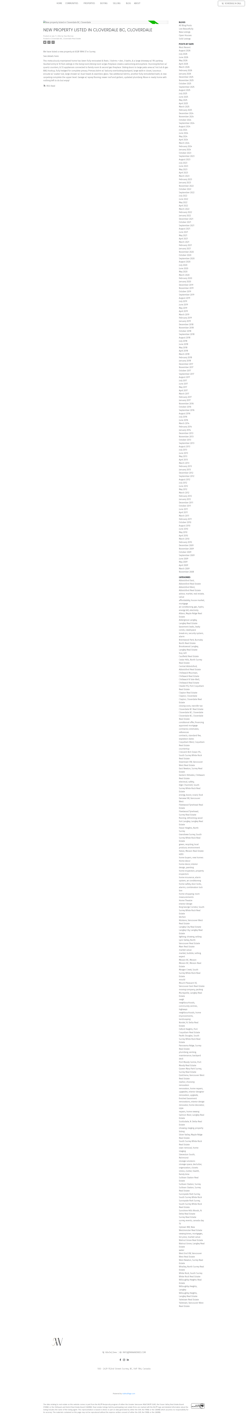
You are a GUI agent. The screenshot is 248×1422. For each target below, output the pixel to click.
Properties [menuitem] (89, 3)
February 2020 (185, 278)
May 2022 (183, 202)
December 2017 (186, 364)
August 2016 (184, 413)
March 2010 (184, 539)
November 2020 (186, 252)
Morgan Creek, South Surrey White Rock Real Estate (189, 972)
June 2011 (183, 509)
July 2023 (183, 163)
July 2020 (183, 265)
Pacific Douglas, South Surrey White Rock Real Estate (189, 1038)
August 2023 (184, 159)
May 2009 (183, 562)
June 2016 (183, 420)
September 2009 (187, 555)
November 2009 (186, 549)
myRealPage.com (128, 1394)
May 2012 (183, 489)
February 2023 (185, 179)
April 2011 (183, 512)
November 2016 (186, 403)
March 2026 (184, 67)
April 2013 (183, 459)
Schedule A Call (233, 3)
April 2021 (183, 238)
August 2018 (184, 337)
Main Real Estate (187, 946)
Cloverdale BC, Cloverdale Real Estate (66, 39)
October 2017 (185, 370)
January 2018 (185, 360)
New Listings (184, 32)
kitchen (182, 917)
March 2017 (184, 393)
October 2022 (185, 189)
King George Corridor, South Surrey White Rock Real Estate (191, 910)
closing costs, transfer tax (191, 706)
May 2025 (183, 100)
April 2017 (183, 390)
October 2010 (185, 522)
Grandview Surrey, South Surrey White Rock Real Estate (190, 837)
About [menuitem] (137, 3)
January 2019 (185, 321)
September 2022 (186, 192)
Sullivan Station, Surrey (190, 1184)
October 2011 (185, 506)
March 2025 (184, 106)
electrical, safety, (186, 782)
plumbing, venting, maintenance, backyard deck (190, 1055)
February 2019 (185, 318)
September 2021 (186, 225)
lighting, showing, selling (190, 936)
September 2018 (186, 334)
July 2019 (183, 301)
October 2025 (185, 83)
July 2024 (183, 130)
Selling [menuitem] (117, 3)
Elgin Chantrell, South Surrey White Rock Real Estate (189, 788)
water (181, 1250)
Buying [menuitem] (103, 3)
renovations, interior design (191, 1101)
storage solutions (187, 1161)
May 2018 (183, 347)
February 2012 (185, 496)
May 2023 (183, 169)
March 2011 (184, 516)
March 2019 (184, 314)
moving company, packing (191, 989)
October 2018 (185, 331)
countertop (184, 749)
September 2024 (186, 123)
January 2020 (185, 281)
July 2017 (183, 380)
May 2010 (183, 532)
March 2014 (184, 423)
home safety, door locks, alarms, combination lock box (191, 887)
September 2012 (186, 476)
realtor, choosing (186, 1082)
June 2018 (183, 344)
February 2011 (185, 519)
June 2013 (183, 453)
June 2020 (183, 268)
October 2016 (185, 407)
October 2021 (185, 222)
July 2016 (183, 417)
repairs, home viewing (189, 1111)
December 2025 (186, 77)
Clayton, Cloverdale (188, 696)
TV (180, 1223)
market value (185, 950)
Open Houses (185, 35)
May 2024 (183, 136)
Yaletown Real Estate (189, 1299)
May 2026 (183, 60)
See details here (51, 56)
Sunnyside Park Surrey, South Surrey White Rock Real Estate (190, 1203)
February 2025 (185, 110)
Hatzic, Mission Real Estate (191, 851)
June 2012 (183, 486)
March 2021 (184, 242)
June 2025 (183, 97)
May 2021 (183, 235)
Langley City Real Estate (190, 927)
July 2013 (183, 450)
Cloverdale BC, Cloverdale (191, 712)
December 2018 (186, 324)
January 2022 (185, 215)
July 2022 (183, 195)
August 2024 (184, 126)
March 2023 (184, 176)
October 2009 (185, 552)
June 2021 (183, 232)
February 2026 (185, 70)
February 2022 (185, 212)
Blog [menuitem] (128, 3)
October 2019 (185, 291)
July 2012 (183, 483)
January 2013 (185, 469)
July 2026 (183, 54)
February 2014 (185, 426)
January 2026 (185, 74)
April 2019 (183, 311)
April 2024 (183, 139)
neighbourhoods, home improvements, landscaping (190, 1015)
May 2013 (183, 456)
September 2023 (186, 156)
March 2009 (184, 568)
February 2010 (185, 542)
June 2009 (183, 558)
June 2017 (183, 384)
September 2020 (187, 258)
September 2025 (186, 87)
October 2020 (185, 255)
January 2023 (185, 182)
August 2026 (184, 50)
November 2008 (186, 572)
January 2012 (185, 499)
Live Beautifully (186, 29)
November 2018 (186, 327)
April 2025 (183, 103)
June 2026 (183, 57)
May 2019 (183, 308)
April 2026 (183, 64)
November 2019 (186, 288)
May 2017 (183, 387)
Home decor (184, 861)
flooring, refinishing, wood (191, 818)
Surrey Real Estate (187, 1217)
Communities (71, 3)
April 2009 (183, 565)
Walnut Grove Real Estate (191, 1240)
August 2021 (184, 228)
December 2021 (186, 219)
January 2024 (185, 149)
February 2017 (185, 397)
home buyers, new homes (191, 857)
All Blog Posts (185, 25)
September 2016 (186, 410)
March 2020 (184, 275)
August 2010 (184, 525)
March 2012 (184, 492)
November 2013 (186, 436)
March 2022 (184, 209)
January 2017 (185, 400)
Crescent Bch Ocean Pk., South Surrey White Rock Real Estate (190, 755)
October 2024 (185, 120)
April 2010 (183, 535)
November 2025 (186, 80)
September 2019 (186, 294)
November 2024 (186, 116)
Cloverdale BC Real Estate (191, 709)
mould (182, 979)
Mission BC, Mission (187, 960)
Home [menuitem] (59, 3)
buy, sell (183, 653)
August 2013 (184, 446)
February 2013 (185, 466)
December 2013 (186, 433)
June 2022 (183, 199)
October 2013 (185, 440)
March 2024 (184, 143)
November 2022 (186, 186)
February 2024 (185, 146)
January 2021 (185, 248)
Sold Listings (185, 39)
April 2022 (183, 205)
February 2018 (185, 357)
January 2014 (185, 430)
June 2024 (183, 133)
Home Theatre (185, 900)
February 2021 (185, 245)
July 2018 (183, 341)
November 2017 (186, 367)
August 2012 (184, 479)
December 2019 (186, 285)
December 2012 (186, 473)
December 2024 (186, 113)
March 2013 (184, 463)
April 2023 (183, 172)
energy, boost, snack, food (191, 795)
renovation (184, 1085)
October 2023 (185, 153)
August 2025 (184, 90)
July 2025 (183, 93)
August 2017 (184, 377)
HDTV (181, 854)
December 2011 (186, 502)
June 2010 (183, 529)
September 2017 (186, 374)
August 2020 (184, 261)
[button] (120, 1360)
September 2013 (186, 443)
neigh (181, 999)
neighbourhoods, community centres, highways (188, 1005)
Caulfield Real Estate (189, 656)
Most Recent (185, 47)
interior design (185, 904)
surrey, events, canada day (191, 1220)
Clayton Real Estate (188, 692)
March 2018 (184, 354)
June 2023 (183, 166)
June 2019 (183, 304)
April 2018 (183, 351)
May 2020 (183, 271)
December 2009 (186, 545)
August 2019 (184, 298)
